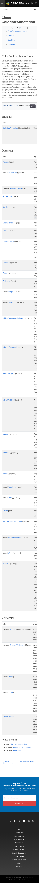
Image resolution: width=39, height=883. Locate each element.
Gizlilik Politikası (13, 879)
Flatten (10, 693)
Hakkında (19, 866)
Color (5, 231)
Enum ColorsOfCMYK (27, 761)
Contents (6, 262)
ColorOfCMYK (8, 241)
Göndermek (19, 803)
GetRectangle (8, 716)
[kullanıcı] (32, 3)
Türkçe (26, 3)
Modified (6, 453)
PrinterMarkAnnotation (18, 744)
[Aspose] (14, 3)
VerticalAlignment (15, 537)
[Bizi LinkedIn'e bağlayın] (15, 821)
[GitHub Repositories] (28, 821)
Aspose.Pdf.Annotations (22, 747)
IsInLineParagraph (10, 347)
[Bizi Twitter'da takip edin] (10, 821)
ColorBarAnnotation (10, 128)
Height (10, 292)
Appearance (7, 196)
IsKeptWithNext (9, 400)
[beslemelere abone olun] (33, 821)
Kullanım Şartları (22, 879)
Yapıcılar (11, 36)
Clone (10, 677)
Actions (6, 162)
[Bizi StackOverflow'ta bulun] (19, 821)
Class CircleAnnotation (9, 763)
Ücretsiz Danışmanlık (19, 853)
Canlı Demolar (19, 846)
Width (10, 553)
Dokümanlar (19, 843)
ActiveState (12, 172)
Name (5, 474)
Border (5, 207)
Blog (19, 863)
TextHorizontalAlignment (12, 521)
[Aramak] (36, 3)
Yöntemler (12, 44)
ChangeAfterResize (17, 645)
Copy (32, 106)
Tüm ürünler (19, 833)
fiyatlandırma (19, 839)
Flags (5, 273)
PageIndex (12, 487)
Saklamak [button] (23, 28)
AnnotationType (16, 188)
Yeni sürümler (19, 836)
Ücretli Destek (19, 856)
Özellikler (11, 40)
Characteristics (8, 223)
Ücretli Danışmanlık (19, 860)
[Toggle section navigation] (35, 9)
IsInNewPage (8, 374)
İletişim (28, 879)
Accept (12, 629)
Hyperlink (11, 302)
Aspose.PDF (18, 750)
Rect (10, 498)
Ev (19, 829)
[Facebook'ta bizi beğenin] (6, 821)
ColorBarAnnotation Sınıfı (17, 31)
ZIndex (5, 564)
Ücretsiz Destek (18, 850)
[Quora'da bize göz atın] (24, 821)
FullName (7, 281)
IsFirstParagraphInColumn (13, 318)
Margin (5, 434)
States (5, 511)
